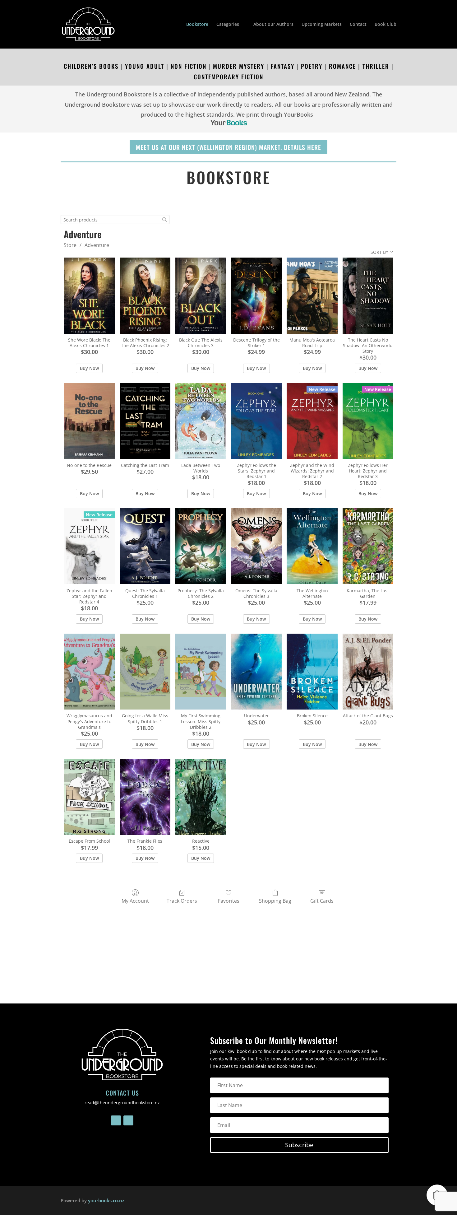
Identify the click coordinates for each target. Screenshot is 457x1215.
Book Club (385, 24)
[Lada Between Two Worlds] (200, 421)
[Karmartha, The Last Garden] (368, 546)
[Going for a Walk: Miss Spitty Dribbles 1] (145, 672)
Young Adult (144, 66)
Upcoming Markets (322, 24)
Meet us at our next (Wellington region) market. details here (228, 147)
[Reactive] (200, 797)
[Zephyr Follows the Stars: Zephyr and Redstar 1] (256, 421)
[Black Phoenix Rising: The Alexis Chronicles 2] (145, 296)
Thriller (374, 66)
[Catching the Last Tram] (145, 421)
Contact (358, 24)
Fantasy (282, 66)
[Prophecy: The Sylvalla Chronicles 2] (200, 546)
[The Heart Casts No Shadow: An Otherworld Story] (368, 296)
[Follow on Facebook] (116, 1120)
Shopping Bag (275, 900)
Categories (227, 24)
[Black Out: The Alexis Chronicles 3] (200, 296)
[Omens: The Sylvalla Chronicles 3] (256, 546)
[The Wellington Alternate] (312, 546)
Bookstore (197, 24)
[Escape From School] (89, 797)
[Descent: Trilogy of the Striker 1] (256, 296)
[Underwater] (256, 672)
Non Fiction (188, 66)
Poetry (311, 66)
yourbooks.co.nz (106, 1200)
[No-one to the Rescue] (89, 421)
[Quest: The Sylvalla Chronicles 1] (145, 546)
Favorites (228, 900)
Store (70, 245)
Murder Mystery (238, 66)
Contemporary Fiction (228, 76)
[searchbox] (115, 220)
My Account (135, 900)
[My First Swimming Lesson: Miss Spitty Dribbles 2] (200, 672)
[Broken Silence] (312, 672)
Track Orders (182, 900)
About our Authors (273, 24)
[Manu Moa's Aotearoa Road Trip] (312, 296)
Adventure (97, 245)
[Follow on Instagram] (128, 1120)
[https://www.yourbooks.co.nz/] (228, 122)
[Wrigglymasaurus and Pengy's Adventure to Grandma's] (89, 672)
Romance (342, 66)
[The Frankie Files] (145, 797)
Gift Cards (322, 900)
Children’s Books (91, 66)
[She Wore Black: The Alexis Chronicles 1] (89, 296)
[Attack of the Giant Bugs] (368, 672)
